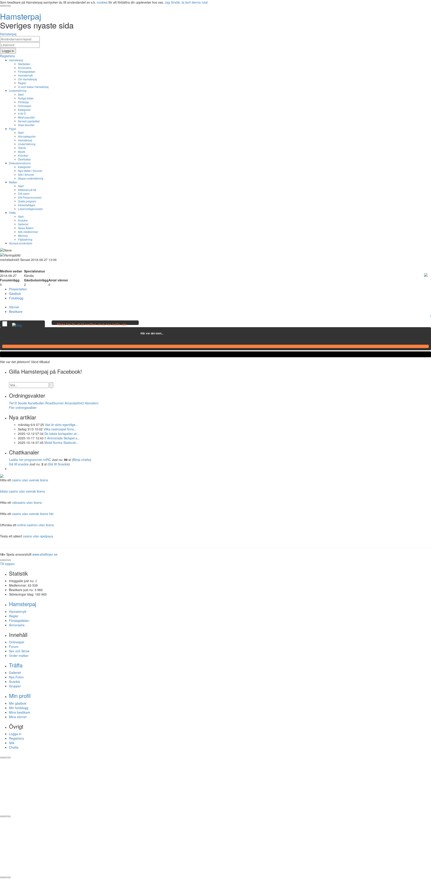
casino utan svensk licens (30, 480)
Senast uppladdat (29, 121)
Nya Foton (16, 677)
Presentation (18, 289)
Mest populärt (26, 117)
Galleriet (23, 224)
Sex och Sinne (19, 651)
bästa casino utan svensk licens (22, 491)
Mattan (13, 182)
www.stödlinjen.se (44, 554)
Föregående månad (137, 333)
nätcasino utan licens (27, 502)
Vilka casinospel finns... (60, 429)
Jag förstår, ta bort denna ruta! (186, 2)
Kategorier (24, 110)
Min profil (20, 695)
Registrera (16, 738)
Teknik (22, 148)
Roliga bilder (26, 98)
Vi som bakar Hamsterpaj (33, 87)
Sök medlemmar (28, 232)
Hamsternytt (25, 75)
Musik (21, 151)
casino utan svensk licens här (33, 513)
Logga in (15, 734)
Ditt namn (24, 193)
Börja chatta (81, 459)
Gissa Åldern (26, 228)
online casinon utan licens (35, 525)
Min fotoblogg (18, 708)
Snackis (23, 220)
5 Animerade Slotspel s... (62, 438)
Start (21, 94)
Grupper (15, 686)
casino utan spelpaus (38, 536)
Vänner (14, 307)
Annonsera (24, 68)
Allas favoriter (26, 125)
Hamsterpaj (16, 60)
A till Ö (22, 113)
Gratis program (27, 201)
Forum (13, 646)
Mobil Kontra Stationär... (61, 442)
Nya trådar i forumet (30, 171)
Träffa (12, 213)
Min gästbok (17, 703)
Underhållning (17, 90)
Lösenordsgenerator (30, 209)
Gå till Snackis (59, 464)
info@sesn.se (256, 754)
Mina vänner (18, 716)
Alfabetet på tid (27, 190)
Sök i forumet (26, 174)
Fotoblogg (16, 298)
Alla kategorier (27, 136)
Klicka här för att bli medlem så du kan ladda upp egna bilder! (91, 326)
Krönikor (23, 155)
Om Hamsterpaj (27, 79)
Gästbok (15, 293)
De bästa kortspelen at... (61, 433)
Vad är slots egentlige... (61, 424)
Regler (22, 83)
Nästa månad (166, 333)
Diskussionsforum (20, 163)
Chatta (13, 747)
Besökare (15, 311)
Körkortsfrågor (26, 205)
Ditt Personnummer (30, 197)
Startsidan (24, 64)
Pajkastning (25, 239)
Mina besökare (19, 712)
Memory (23, 235)
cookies (102, 2)
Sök (11, 743)
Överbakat (24, 159)
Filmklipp (23, 102)
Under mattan (19, 655)
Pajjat (12, 129)
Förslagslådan (26, 71)
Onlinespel (24, 106)
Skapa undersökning (30, 178)
